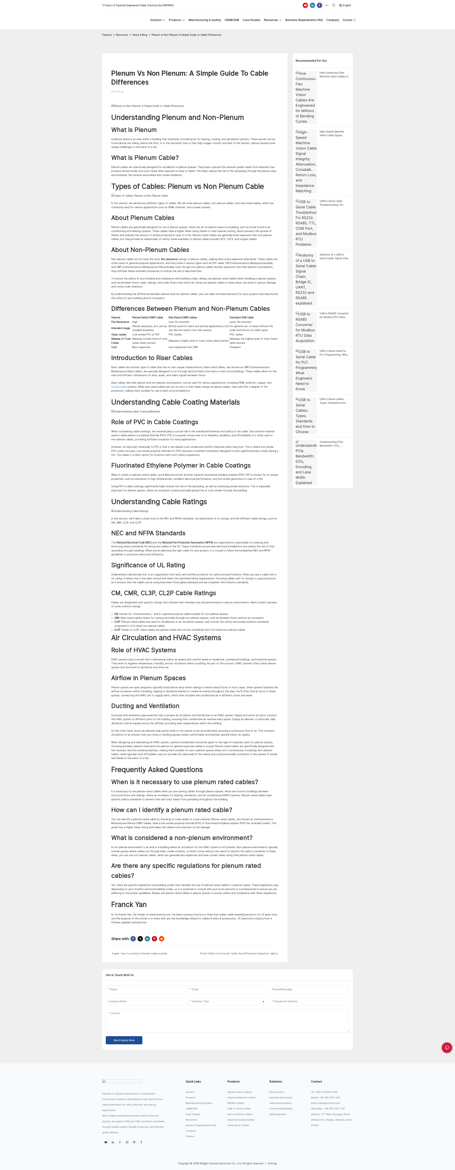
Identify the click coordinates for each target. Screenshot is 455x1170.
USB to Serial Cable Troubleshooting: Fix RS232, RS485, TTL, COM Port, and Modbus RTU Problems (335, 203)
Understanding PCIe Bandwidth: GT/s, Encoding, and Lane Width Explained (335, 443)
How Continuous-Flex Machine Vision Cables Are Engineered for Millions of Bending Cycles (335, 74)
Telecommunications (280, 1103)
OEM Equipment (277, 1114)
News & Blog (140, 34)
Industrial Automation (280, 1097)
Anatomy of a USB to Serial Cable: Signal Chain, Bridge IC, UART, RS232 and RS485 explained (335, 256)
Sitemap (272, 1163)
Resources (122, 34)
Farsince (107, 34)
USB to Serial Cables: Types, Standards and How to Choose (332, 401)
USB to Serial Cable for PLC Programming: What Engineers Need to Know (334, 352)
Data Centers (276, 1092)
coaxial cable (119, 386)
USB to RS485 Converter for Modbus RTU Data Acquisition (334, 315)
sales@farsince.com (329, 1103)
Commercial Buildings (281, 1108)
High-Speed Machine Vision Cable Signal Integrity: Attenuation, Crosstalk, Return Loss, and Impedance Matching (334, 133)
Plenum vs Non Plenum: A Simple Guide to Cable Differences (186, 34)
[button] (354, 20)
